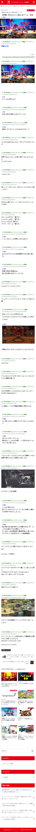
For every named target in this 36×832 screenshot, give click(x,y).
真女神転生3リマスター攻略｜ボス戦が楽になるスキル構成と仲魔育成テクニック (17, 791)
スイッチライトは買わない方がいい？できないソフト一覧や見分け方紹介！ (17, 818)
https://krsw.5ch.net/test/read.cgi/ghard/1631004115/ (17, 57)
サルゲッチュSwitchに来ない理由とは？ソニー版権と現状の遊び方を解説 (17, 804)
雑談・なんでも (6, 650)
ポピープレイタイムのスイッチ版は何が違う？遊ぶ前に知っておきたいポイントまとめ (17, 811)
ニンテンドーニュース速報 (17, 829)
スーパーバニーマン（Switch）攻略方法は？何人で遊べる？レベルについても (17, 797)
